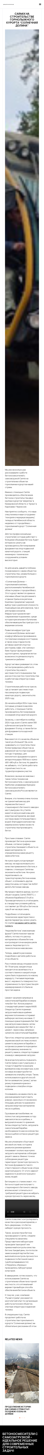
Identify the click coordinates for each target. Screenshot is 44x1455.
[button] (40, 4)
